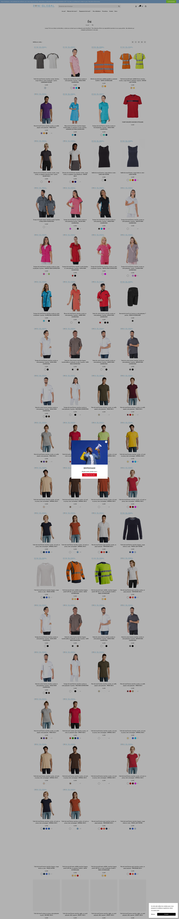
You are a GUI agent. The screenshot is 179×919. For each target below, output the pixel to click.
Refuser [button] (153, 914)
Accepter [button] (166, 914)
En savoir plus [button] (155, 910)
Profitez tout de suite (89, 475)
